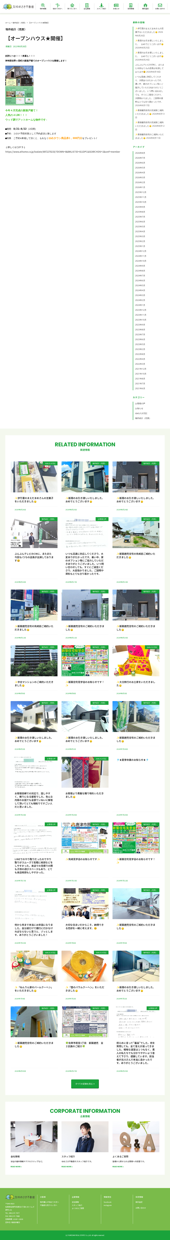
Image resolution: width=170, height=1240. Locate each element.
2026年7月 (140, 157)
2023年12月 (140, 310)
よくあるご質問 (120, 1156)
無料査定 (145, 8)
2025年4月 (140, 231)
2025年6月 (140, 221)
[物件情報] (43, 5)
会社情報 (87, 8)
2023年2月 (140, 349)
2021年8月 (140, 378)
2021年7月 (140, 383)
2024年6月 (140, 280)
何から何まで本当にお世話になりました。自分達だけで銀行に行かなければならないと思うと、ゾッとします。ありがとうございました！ (34, 929)
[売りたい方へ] (72, 5)
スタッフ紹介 (101, 8)
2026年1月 (140, 187)
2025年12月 (140, 192)
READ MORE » (16, 1166)
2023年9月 (140, 324)
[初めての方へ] (58, 5)
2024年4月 (140, 290)
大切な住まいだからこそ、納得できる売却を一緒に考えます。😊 (84, 926)
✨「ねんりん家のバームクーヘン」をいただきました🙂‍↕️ (34, 988)
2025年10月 (140, 202)
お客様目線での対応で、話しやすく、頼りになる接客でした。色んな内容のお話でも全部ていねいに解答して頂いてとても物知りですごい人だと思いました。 (34, 800)
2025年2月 (140, 241)
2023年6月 (140, 339)
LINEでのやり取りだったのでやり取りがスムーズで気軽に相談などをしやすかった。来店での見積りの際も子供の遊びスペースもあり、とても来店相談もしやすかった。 (34, 865)
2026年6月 (140, 162)
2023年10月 (140, 319)
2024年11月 (140, 256)
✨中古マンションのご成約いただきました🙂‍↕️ (34, 683)
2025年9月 (140, 207)
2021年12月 (140, 368)
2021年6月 (140, 388)
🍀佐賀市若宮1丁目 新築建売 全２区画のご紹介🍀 (84, 1044)
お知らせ (116, 8)
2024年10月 (140, 261)
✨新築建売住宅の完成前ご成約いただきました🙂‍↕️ (135, 555)
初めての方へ (57, 8)
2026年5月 (140, 167)
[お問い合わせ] (160, 5)
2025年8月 (140, 211)
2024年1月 (140, 305)
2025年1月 (140, 246)
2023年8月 (140, 329)
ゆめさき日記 (141, 413)
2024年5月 (140, 285)
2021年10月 (140, 373)
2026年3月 (140, 177)
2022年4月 (140, 359)
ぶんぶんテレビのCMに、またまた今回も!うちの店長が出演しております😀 (149, 68)
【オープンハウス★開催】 (39, 22)
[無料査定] (145, 5)
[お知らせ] (116, 5)
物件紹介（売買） (19, 22)
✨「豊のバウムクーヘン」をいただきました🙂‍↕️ (84, 988)
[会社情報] (87, 5)
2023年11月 (140, 314)
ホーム (7, 22)
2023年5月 (140, 344)
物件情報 (43, 8)
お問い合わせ (160, 8)
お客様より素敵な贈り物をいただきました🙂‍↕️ (84, 795)
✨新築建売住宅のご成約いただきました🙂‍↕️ (84, 627)
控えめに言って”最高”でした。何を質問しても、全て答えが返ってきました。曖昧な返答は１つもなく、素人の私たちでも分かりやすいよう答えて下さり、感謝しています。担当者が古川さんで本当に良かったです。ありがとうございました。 (135, 1053)
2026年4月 (140, 172)
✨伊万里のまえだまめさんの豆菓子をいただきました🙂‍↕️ (34, 499)
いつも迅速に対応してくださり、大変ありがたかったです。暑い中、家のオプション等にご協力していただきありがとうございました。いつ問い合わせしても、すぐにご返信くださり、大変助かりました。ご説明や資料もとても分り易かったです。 (84, 563)
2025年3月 (140, 236)
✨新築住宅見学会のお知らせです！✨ (84, 683)
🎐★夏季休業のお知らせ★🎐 (132, 759)
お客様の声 (140, 403)
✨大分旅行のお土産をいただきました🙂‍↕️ (135, 683)
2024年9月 (140, 265)
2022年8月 (140, 354)
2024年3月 (140, 295)
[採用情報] (131, 5)
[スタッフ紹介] (101, 5)
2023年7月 (140, 334)
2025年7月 (140, 216)
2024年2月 (140, 300)
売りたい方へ (72, 8)
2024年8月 (140, 270)
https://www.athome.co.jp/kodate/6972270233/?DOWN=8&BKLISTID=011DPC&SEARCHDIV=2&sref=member (62, 151)
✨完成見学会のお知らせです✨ (82, 859)
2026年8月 (140, 153)
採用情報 (131, 8)
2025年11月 (140, 197)
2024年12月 (140, 251)
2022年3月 (140, 364)
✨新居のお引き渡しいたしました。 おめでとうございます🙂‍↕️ (85, 499)
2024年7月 (140, 275)
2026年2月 (140, 182)
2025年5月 (140, 226)
